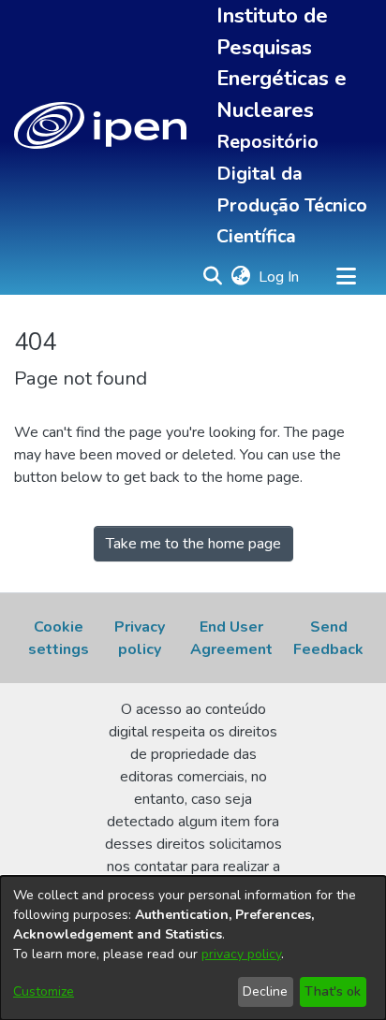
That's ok (332, 991)
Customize (43, 991)
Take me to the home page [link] (193, 543)
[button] (100, 125)
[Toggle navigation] (345, 277)
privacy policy (241, 954)
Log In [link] (280, 277)
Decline (265, 991)
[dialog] (193, 948)
